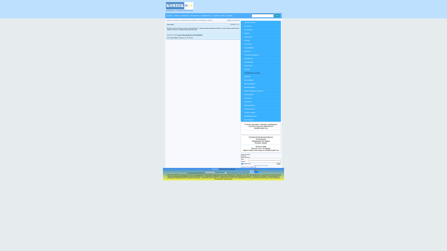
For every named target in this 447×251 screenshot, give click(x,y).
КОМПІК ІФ (215, 169)
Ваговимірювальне (250, 116)
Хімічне (246, 33)
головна (169, 16)
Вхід (255, 167)
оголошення (194, 16)
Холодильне (248, 30)
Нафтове (247, 76)
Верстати (247, 51)
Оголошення (176, 20)
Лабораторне (248, 94)
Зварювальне (248, 58)
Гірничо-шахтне (249, 109)
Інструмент (248, 98)
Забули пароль (257, 165)
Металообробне (249, 84)
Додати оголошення (233, 20)
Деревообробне (249, 105)
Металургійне (248, 80)
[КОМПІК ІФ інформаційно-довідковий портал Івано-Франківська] (182, 12)
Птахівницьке (248, 62)
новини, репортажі (181, 16)
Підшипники (248, 66)
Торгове (246, 40)
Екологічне (247, 26)
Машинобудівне (249, 87)
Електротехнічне (250, 22)
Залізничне (248, 102)
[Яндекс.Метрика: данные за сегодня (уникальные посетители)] (219, 172)
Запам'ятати (247, 163)
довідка (229, 16)
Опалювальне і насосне (252, 73)
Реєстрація (265, 165)
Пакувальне (248, 37)
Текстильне (248, 44)
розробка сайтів (219, 16)
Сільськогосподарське (251, 55)
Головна (243, 167)
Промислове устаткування (189, 20)
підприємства (206, 16)
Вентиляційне (249, 120)
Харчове (247, 69)
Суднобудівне (249, 48)
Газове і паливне (250, 112)
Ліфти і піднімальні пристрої (253, 91)
